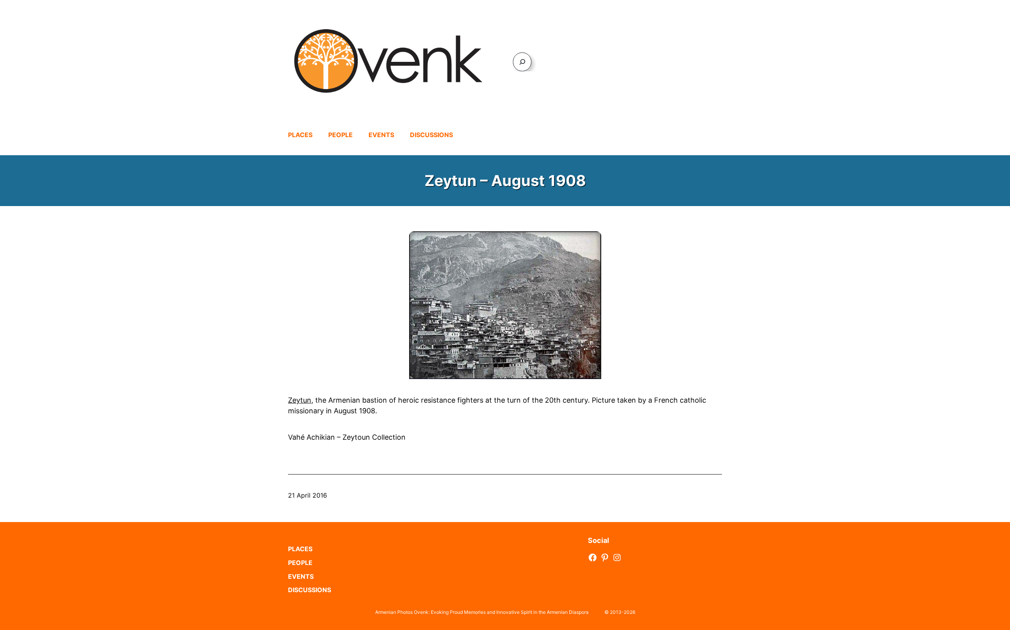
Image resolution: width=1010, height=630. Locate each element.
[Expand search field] (522, 61)
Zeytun (299, 400)
